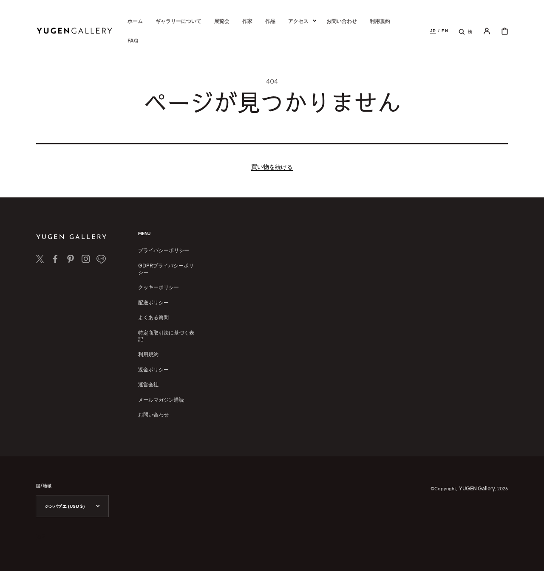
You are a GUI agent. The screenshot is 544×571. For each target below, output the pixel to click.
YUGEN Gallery (477, 488)
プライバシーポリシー (163, 250)
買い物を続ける (272, 166)
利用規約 (148, 354)
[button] (465, 31)
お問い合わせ (153, 414)
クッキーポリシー (158, 287)
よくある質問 (153, 317)
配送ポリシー (153, 302)
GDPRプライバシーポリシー (166, 269)
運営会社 (148, 384)
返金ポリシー (153, 369)
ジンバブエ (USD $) (65, 506)
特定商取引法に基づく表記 (166, 336)
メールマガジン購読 (161, 400)
